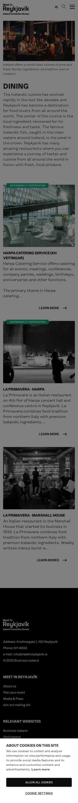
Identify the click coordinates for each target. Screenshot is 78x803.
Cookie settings (39, 793)
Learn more (40, 769)
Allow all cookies (39, 782)
